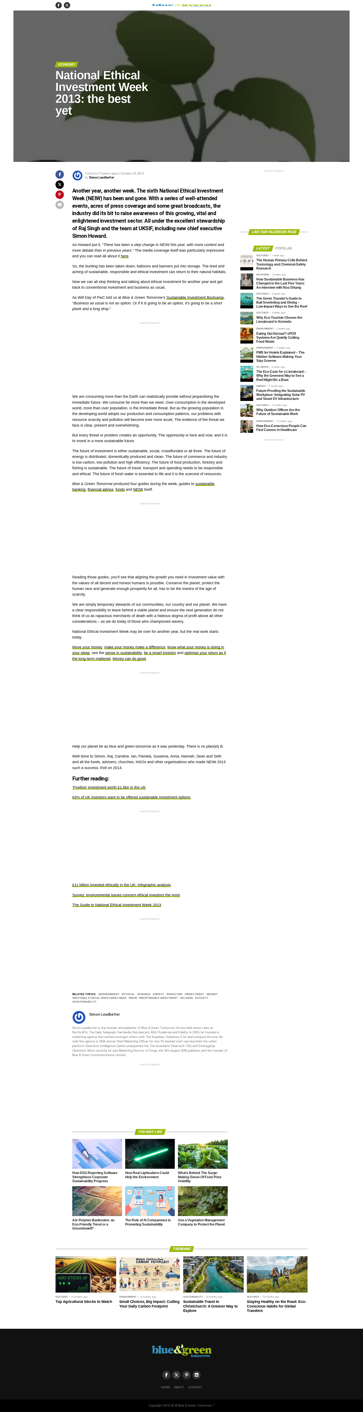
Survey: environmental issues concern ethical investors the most (126, 895)
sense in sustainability (123, 653)
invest (159, 994)
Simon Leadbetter (101, 177)
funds (120, 489)
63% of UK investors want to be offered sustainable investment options (131, 797)
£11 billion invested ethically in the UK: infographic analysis (121, 885)
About (179, 1387)
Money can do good (129, 659)
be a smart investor (160, 653)
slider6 (187, 998)
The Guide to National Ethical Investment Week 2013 (116, 905)
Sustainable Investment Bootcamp (195, 297)
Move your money (87, 647)
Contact (195, 1387)
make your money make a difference (134, 647)
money (213, 994)
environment (110, 994)
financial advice (100, 489)
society (202, 998)
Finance (145, 994)
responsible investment (159, 998)
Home (165, 1387)
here (124, 256)
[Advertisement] (150, 354)
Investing (175, 994)
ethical (129, 994)
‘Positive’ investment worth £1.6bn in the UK (109, 787)
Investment (195, 994)
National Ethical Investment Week (100, 998)
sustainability (85, 1002)
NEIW (138, 489)
